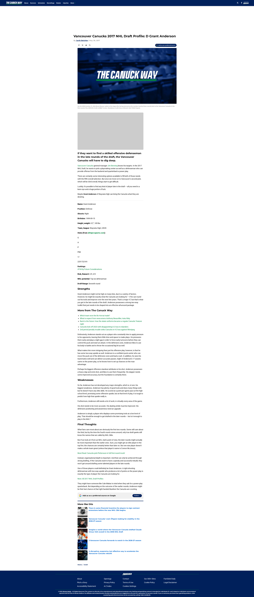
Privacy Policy (109, 582)
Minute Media (67, 591)
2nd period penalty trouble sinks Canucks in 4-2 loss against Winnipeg (107, 330)
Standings (50, 3)
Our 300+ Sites (150, 579)
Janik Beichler (82, 40)
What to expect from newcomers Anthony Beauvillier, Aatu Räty (105, 318)
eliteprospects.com (96, 233)
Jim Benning (113, 166)
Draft (86, 565)
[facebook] (241, 3)
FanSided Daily (169, 579)
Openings (107, 579)
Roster (58, 3)
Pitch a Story (82, 582)
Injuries (65, 3)
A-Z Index (107, 586)
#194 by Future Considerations (90, 269)
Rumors (33, 3)
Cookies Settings (129, 586)
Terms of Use (128, 582)
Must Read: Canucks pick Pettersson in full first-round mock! (101, 453)
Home (80, 565)
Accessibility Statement (86, 586)
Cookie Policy (149, 582)
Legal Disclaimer (170, 582)
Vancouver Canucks (85, 166)
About (79, 579)
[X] (237, 3)
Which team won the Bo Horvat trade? (95, 316)
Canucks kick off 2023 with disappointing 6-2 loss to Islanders (104, 327)
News (26, 3)
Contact (126, 579)
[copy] (89, 45)
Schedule (41, 3)
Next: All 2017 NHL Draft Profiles (90, 479)
